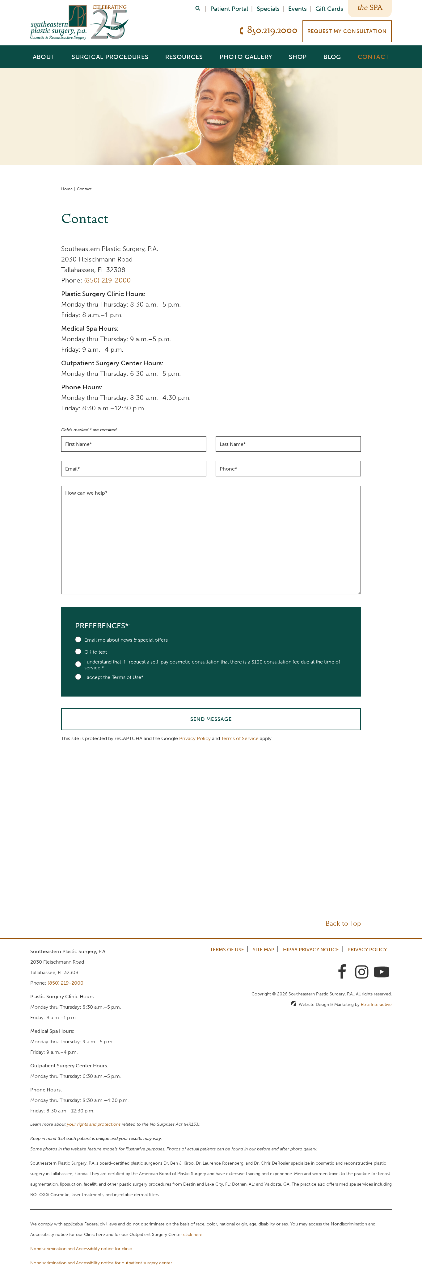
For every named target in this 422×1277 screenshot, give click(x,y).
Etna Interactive (376, 1004)
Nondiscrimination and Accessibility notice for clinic (81, 1248)
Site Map (263, 950)
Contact (373, 57)
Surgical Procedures (110, 57)
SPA (376, 8)
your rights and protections (93, 1124)
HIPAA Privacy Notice (311, 950)
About (44, 57)
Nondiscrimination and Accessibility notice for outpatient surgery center (101, 1263)
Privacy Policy (195, 738)
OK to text (95, 652)
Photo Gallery (246, 57)
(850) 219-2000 (107, 280)
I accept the (97, 677)
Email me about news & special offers (126, 640)
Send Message (211, 719)
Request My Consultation (347, 31)
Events (297, 8)
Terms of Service (240, 738)
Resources (184, 57)
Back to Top (343, 923)
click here (192, 1234)
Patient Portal (229, 8)
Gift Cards (329, 8)
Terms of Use (227, 950)
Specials (268, 8)
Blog (332, 57)
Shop (298, 57)
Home (67, 188)
